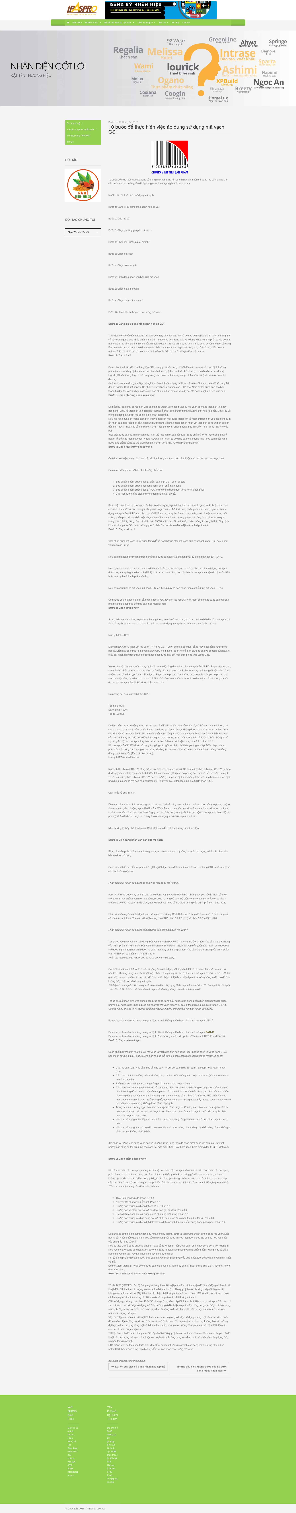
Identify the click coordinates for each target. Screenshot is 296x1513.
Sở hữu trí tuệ (91, 22)
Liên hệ (186, 22)
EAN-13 (210, 1032)
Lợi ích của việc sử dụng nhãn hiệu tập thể (140, 1366)
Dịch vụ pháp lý (145, 22)
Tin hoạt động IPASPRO (78, 135)
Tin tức (162, 22)
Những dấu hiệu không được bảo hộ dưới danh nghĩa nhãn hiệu (201, 1368)
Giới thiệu (77, 22)
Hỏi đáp (175, 22)
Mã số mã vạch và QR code (118, 22)
